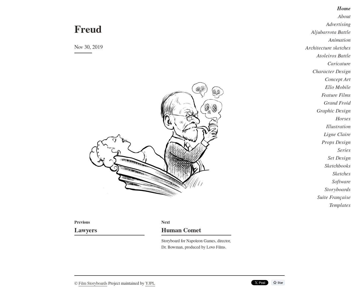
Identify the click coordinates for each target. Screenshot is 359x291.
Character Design (331, 71)
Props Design (336, 141)
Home (344, 8)
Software (341, 181)
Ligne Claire (337, 134)
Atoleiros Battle (334, 55)
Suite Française (334, 196)
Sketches (341, 173)
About (344, 16)
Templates (340, 204)
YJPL (150, 283)
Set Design (339, 157)
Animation (340, 39)
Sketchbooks (338, 165)
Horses (343, 118)
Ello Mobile (338, 86)
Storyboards (338, 189)
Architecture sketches (328, 47)
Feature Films (336, 94)
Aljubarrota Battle (331, 31)
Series (344, 149)
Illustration (338, 126)
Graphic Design (334, 110)
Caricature (339, 63)
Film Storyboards (93, 283)
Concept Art (338, 79)
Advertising (338, 23)
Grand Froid (337, 102)
